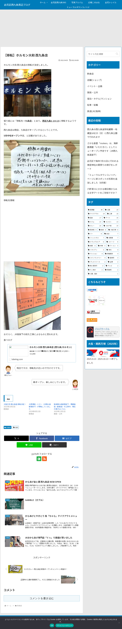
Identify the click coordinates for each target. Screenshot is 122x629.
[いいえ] (119, 622)
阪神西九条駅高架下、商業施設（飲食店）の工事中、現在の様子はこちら (65, 406)
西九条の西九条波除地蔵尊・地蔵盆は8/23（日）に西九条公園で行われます (102, 133)
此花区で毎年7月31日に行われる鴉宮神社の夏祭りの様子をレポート (103, 164)
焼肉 (16, 427)
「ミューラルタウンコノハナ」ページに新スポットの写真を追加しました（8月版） (102, 178)
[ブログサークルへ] (103, 332)
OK (52, 625)
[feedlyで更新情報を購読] (39, 458)
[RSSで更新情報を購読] (44, 458)
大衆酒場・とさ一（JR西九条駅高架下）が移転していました (40, 406)
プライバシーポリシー (64, 625)
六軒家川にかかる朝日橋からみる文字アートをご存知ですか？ (102, 190)
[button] (54, 445)
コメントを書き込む (42, 598)
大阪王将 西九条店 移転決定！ (15, 404)
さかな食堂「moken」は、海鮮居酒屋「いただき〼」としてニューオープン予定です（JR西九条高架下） (102, 149)
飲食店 (8, 427)
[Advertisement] (61, 29)
